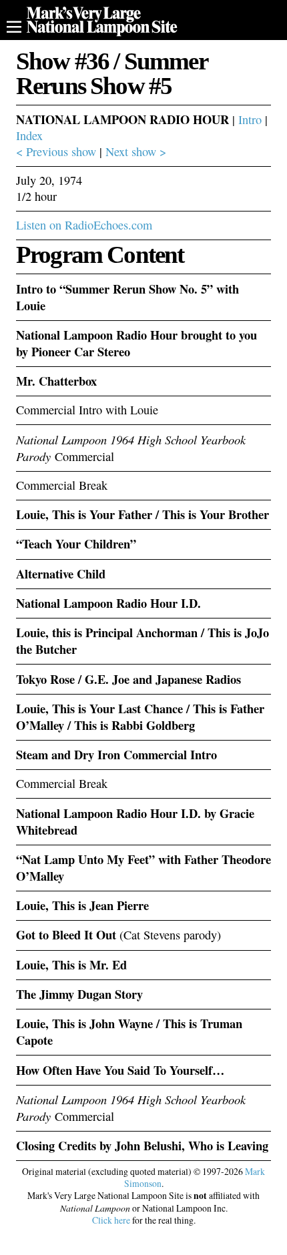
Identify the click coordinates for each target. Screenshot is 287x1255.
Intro (250, 119)
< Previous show (56, 151)
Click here (111, 1220)
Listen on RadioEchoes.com (84, 225)
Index (29, 135)
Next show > (135, 151)
